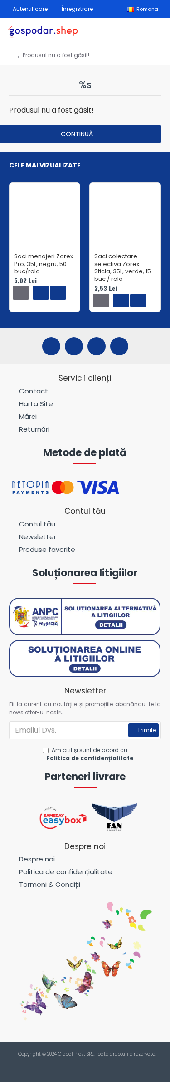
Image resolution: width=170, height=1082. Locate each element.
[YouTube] (96, 346)
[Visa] (76, 1064)
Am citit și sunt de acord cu (89, 754)
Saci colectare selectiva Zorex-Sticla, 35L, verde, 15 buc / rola (122, 268)
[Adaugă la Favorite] (41, 293)
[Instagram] (74, 346)
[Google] (119, 346)
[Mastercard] (93, 1064)
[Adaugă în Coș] (21, 293)
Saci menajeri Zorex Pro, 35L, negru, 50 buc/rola (43, 264)
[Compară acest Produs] (58, 293)
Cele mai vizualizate (45, 166)
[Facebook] (51, 346)
